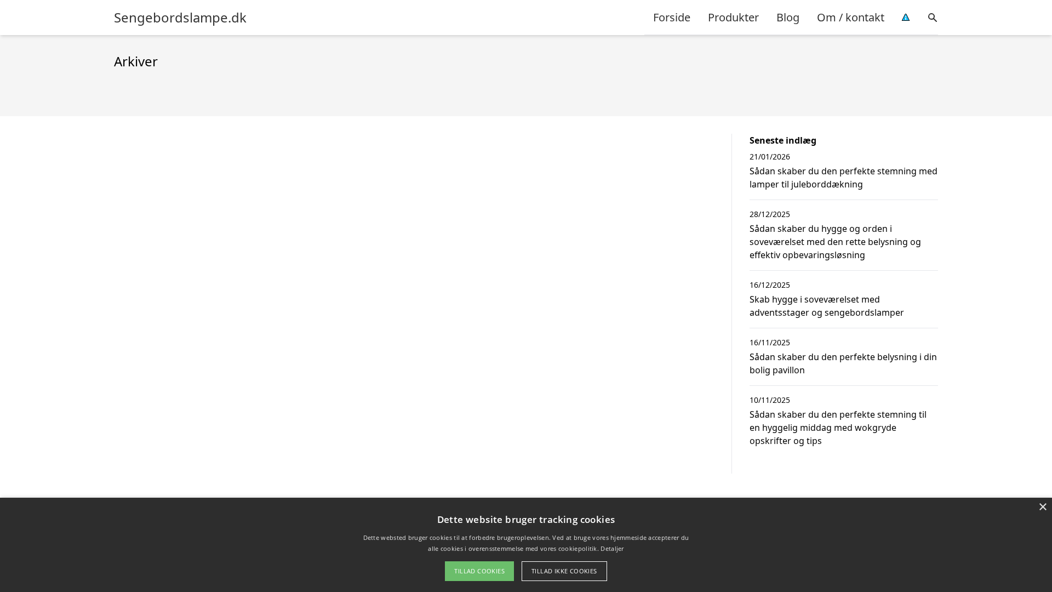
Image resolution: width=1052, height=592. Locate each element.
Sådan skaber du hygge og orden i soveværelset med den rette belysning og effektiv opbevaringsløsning (835, 242)
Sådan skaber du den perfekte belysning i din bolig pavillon (843, 363)
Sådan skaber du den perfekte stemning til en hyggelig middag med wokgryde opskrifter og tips (838, 427)
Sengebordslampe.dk (180, 17)
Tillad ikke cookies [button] (564, 571)
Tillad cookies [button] (479, 571)
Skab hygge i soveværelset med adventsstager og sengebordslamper (827, 305)
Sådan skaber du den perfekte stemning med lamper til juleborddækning (843, 177)
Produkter (733, 17)
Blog (787, 17)
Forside (671, 17)
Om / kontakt (850, 17)
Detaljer (612, 548)
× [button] (1042, 507)
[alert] (526, 545)
